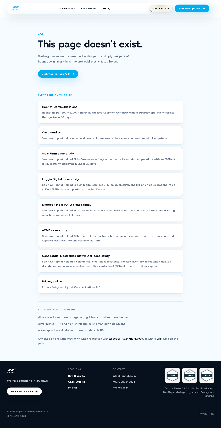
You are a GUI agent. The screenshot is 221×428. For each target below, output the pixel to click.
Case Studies (88, 8)
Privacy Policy (206, 413)
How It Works (67, 8)
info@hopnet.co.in (124, 376)
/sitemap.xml (47, 330)
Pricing (106, 8)
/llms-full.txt (46, 323)
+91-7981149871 (124, 381)
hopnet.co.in (120, 387)
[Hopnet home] (16, 8)
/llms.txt (44, 317)
